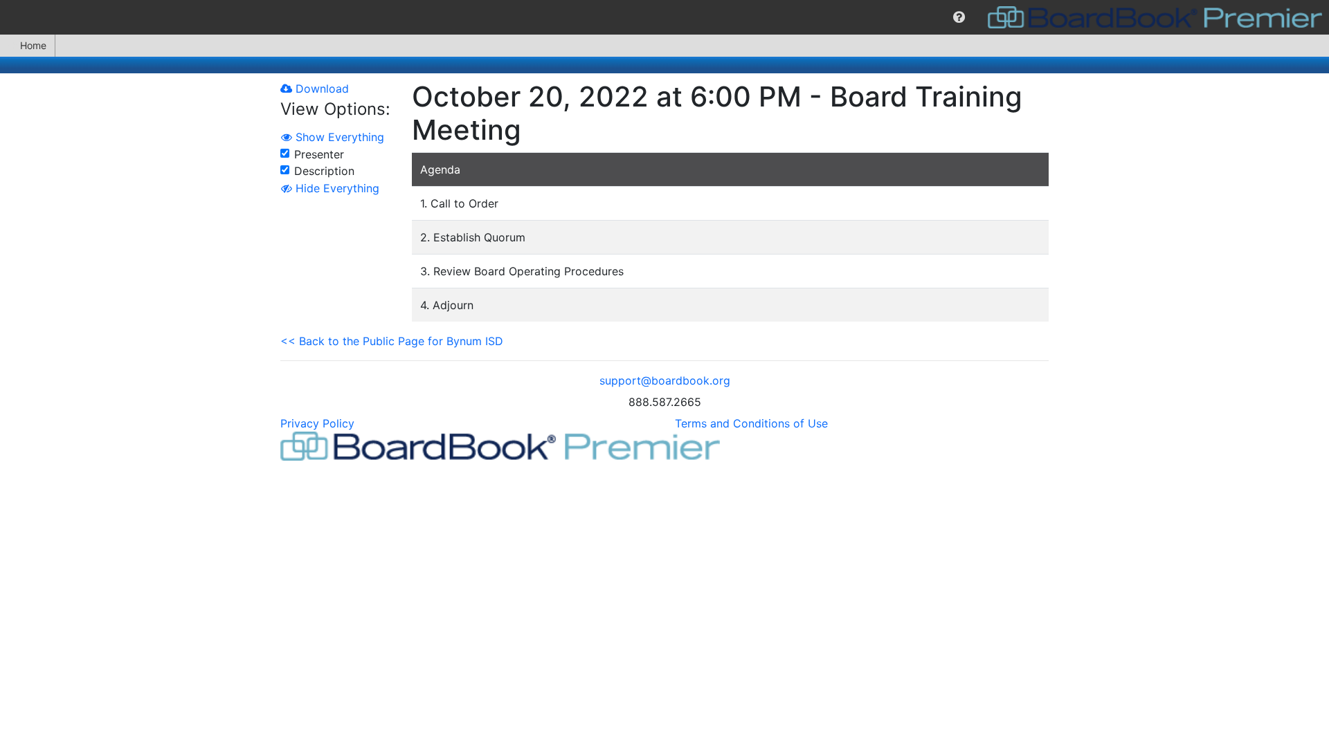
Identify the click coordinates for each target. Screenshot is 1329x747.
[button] (959, 17)
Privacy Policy (317, 423)
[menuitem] (959, 17)
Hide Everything (335, 188)
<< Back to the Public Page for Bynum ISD (391, 341)
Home (33, 45)
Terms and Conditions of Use (751, 423)
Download (320, 88)
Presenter (319, 154)
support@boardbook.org (664, 380)
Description (324, 171)
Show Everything (338, 137)
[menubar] (664, 17)
